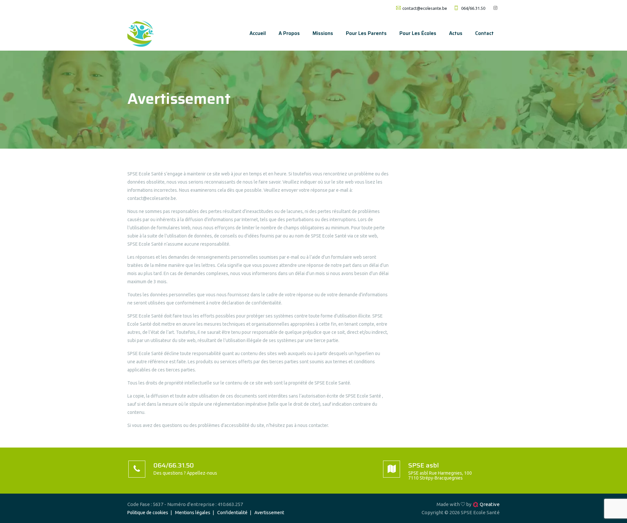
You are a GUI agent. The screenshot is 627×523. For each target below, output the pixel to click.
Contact (484, 33)
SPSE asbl (423, 465)
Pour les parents (366, 33)
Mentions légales (192, 512)
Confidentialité (232, 512)
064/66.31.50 (473, 8)
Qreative (490, 504)
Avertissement (269, 512)
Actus (455, 33)
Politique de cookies (147, 512)
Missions (323, 33)
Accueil (257, 33)
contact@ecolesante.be (424, 8)
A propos (289, 33)
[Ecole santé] (140, 33)
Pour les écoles (417, 33)
